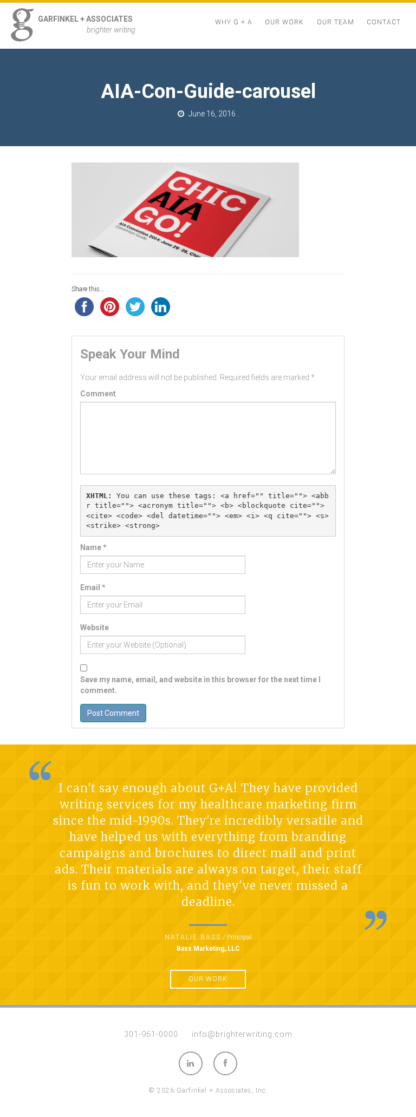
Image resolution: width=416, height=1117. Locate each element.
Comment (98, 393)
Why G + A (233, 22)
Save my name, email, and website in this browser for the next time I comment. (200, 685)
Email (93, 587)
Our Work (284, 22)
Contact (384, 22)
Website (94, 627)
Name (93, 547)
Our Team (335, 22)
